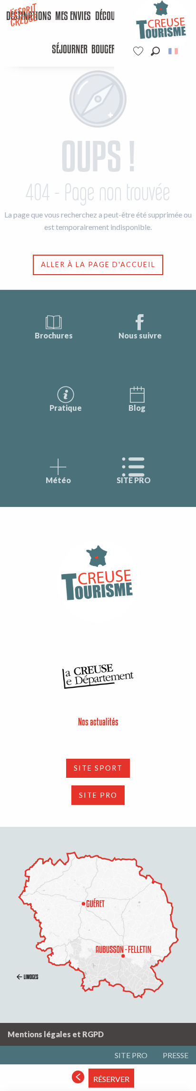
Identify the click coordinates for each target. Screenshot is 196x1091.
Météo (58, 480)
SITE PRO (134, 480)
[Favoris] (139, 51)
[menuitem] (73, 16)
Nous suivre (140, 335)
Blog (137, 407)
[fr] (174, 51)
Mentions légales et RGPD (56, 1034)
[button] (155, 51)
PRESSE (175, 1055)
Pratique (65, 407)
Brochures (54, 335)
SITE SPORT (98, 768)
